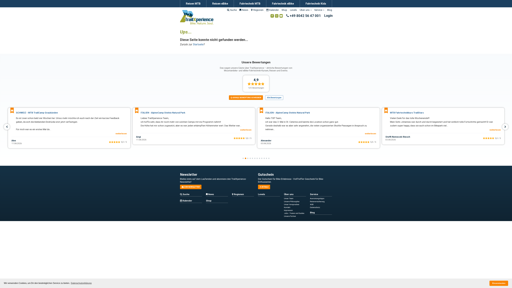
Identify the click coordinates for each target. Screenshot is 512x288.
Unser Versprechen (291, 204)
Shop (284, 10)
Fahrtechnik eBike (283, 3)
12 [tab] (268, 158)
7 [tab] (257, 158)
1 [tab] (243, 158)
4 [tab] (250, 158)
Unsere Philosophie (291, 201)
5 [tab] (252, 158)
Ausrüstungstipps (317, 198)
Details (264, 187)
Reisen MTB (193, 3)
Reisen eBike (220, 3)
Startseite (198, 44)
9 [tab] (261, 158)
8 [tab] (259, 158)
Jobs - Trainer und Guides (294, 213)
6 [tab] (254, 158)
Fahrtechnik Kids (316, 3)
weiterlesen (121, 133)
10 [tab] (264, 158)
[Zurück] (7, 127)
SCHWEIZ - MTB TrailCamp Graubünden (37, 112)
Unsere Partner (290, 216)
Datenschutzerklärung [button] (81, 283)
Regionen (258, 10)
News (244, 10)
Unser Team (288, 198)
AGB (311, 204)
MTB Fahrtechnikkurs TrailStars (407, 112)
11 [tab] (266, 158)
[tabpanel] (69, 128)
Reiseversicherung (317, 201)
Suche (233, 10)
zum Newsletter (192, 187)
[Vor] (505, 127)
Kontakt (287, 207)
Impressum (288, 210)
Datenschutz (315, 207)
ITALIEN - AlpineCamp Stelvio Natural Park (163, 112)
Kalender (274, 10)
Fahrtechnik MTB (250, 3)
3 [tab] (247, 158)
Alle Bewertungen (274, 98)
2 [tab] (245, 158)
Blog (329, 10)
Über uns (305, 10)
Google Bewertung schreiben (246, 98)
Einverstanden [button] (498, 283)
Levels (293, 10)
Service (318, 10)
